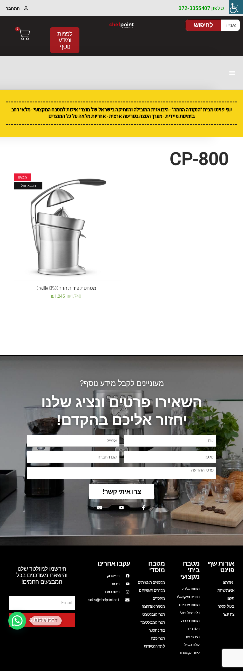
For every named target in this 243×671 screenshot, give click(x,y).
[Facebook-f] (143, 507)
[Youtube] (121, 507)
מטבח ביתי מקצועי (189, 570)
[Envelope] (99, 507)
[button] (232, 73)
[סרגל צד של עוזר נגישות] (236, 7)
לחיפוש (203, 25)
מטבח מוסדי (156, 567)
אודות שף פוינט (221, 567)
